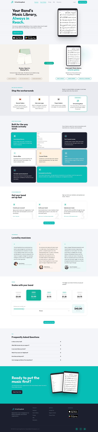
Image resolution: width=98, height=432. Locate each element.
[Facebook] (76, 429)
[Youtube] (84, 429)
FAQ (54, 2)
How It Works (43, 2)
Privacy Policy (52, 415)
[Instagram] (80, 429)
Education (59, 2)
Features (36, 2)
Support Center (52, 412)
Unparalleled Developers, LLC (32, 429)
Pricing (49, 2)
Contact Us (51, 410)
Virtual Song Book (20, 2)
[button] (12, 78)
